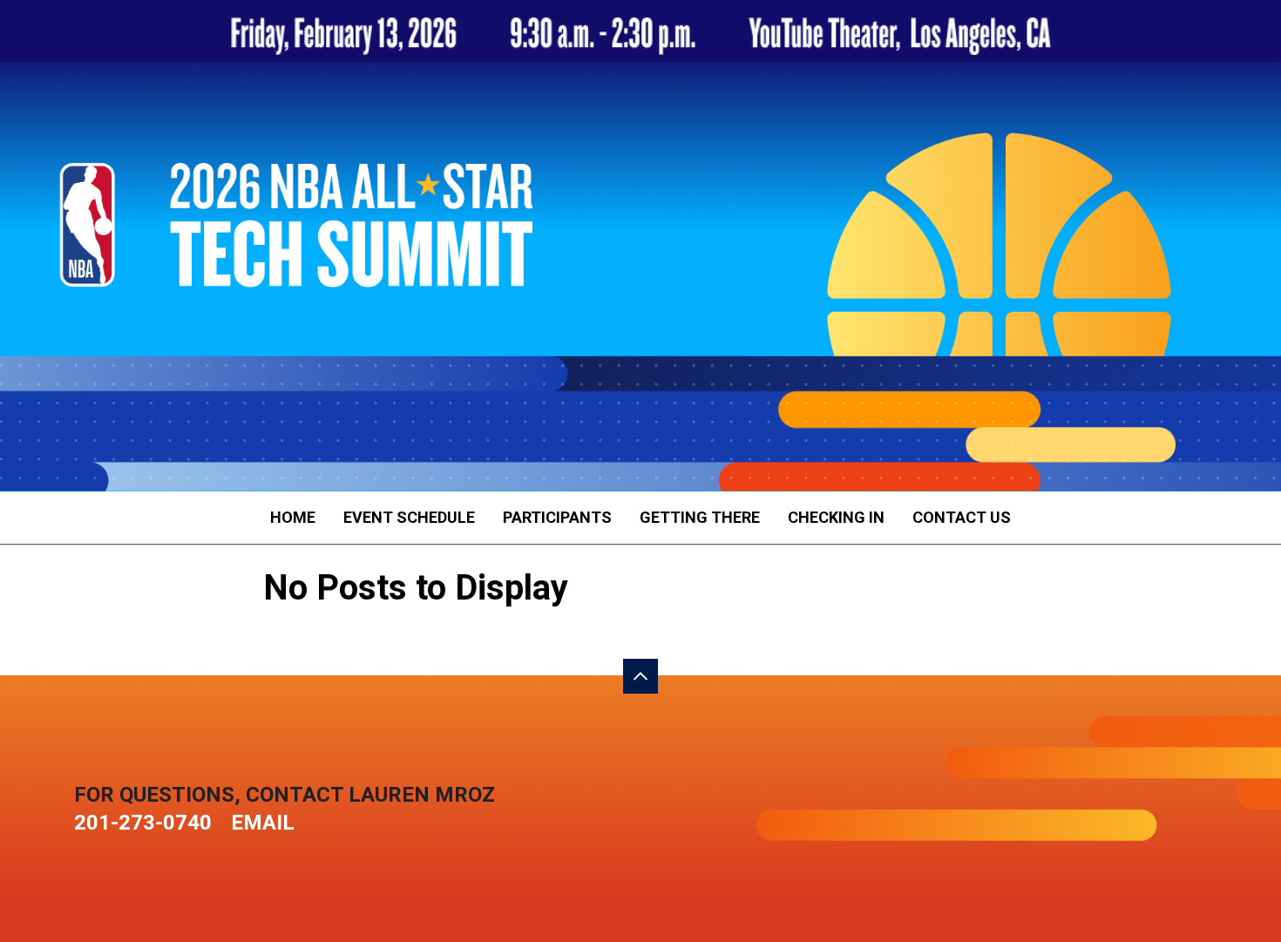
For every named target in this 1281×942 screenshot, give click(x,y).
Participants (557, 517)
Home (292, 517)
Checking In (836, 517)
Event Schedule (409, 517)
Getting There (700, 517)
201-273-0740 (143, 822)
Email (263, 822)
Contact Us (961, 517)
